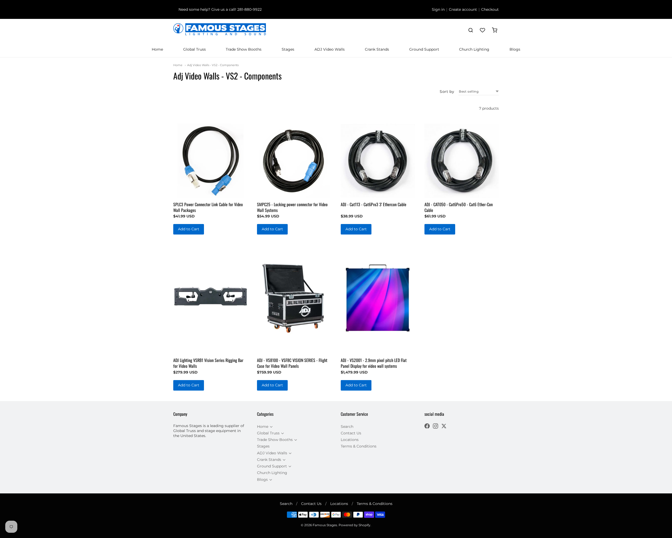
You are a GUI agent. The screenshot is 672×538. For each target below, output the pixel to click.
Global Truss (194, 49)
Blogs (515, 49)
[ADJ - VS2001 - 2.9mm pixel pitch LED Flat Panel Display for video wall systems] (378, 298)
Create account (463, 9)
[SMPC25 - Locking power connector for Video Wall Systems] (294, 161)
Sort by (447, 91)
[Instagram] (435, 426)
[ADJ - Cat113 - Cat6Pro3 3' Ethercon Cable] (378, 161)
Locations (350, 439)
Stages (288, 49)
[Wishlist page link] (482, 30)
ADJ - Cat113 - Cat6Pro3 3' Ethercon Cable (373, 204)
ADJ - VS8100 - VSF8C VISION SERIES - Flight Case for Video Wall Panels (292, 363)
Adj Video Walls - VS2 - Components (213, 65)
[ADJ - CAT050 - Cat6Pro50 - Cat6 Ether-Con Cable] (461, 161)
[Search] (471, 30)
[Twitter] (444, 426)
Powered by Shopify (354, 525)
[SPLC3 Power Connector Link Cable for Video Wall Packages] (210, 161)
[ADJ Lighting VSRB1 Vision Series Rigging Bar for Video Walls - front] (210, 298)
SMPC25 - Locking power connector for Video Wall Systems (292, 207)
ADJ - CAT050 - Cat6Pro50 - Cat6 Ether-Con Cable (458, 207)
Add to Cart (188, 229)
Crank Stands (377, 49)
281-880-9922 (249, 9)
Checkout (490, 9)
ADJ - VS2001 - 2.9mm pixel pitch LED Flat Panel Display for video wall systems (374, 363)
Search (347, 426)
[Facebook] (427, 426)
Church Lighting (474, 49)
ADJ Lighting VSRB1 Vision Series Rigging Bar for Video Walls (208, 363)
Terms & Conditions (358, 446)
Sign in (438, 9)
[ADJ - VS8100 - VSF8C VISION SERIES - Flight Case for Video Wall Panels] (294, 298)
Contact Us (351, 433)
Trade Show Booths (243, 49)
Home (157, 49)
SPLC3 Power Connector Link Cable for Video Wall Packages (208, 207)
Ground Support (424, 49)
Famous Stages (325, 525)
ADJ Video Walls (329, 49)
